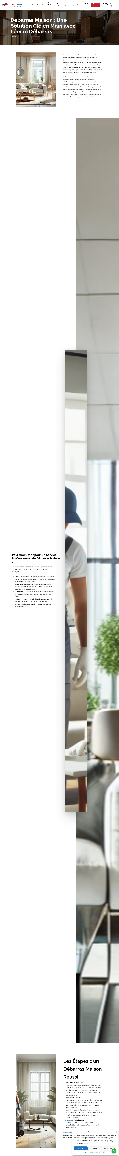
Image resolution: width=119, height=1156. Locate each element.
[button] (115, 1132)
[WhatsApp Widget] (114, 1151)
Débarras (13, 36)
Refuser (95, 1148)
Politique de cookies (89, 1152)
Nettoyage (70, 1120)
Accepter (80, 1148)
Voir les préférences (109, 1148)
